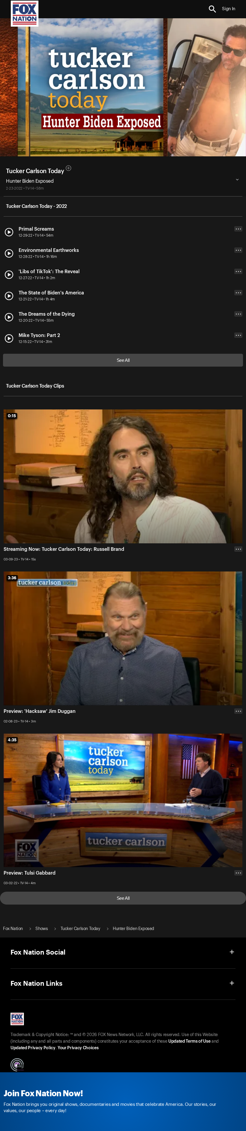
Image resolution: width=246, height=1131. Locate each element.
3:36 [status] (12, 577)
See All (123, 360)
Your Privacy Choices (78, 1048)
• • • (238, 229)
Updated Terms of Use (189, 1041)
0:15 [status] (12, 415)
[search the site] (213, 9)
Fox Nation (13, 929)
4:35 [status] (12, 739)
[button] (213, 9)
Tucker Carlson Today (35, 171)
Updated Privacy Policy (33, 1048)
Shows (41, 929)
